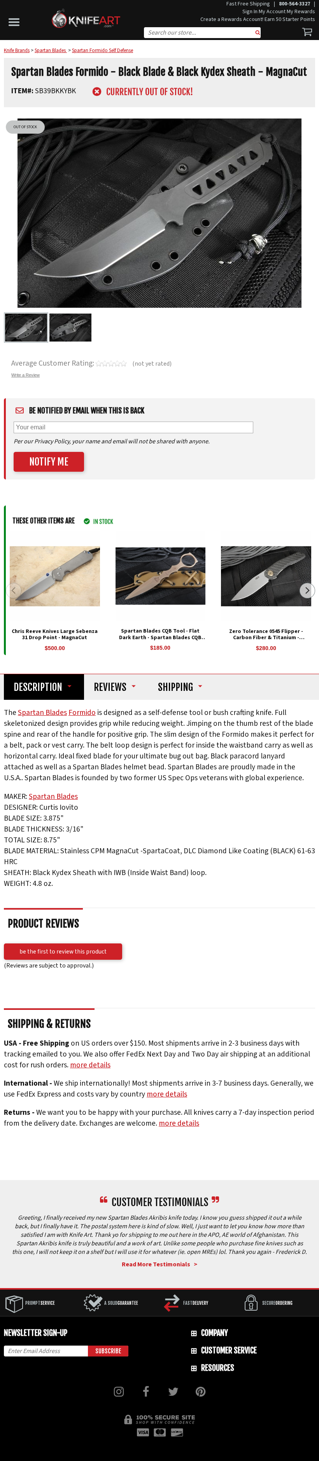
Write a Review (25, 375)
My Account (272, 12)
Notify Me (48, 462)
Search (258, 33)
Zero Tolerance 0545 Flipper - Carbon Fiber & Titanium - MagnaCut (266, 638)
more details (90, 1065)
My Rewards (301, 12)
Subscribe (108, 1351)
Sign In (250, 12)
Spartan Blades (42, 712)
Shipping (175, 687)
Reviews (110, 687)
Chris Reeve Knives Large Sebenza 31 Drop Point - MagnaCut (55, 635)
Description (38, 687)
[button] (16, 20)
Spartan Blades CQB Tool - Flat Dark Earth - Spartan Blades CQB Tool (160, 637)
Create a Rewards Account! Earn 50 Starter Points (257, 19)
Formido (82, 712)
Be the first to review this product (63, 951)
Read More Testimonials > (159, 1264)
